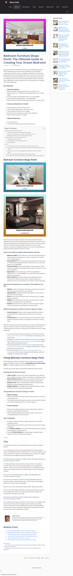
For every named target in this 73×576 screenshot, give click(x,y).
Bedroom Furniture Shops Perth (13, 130)
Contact (47, 558)
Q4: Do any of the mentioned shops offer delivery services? (21, 154)
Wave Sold (14, 2)
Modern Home (49, 7)
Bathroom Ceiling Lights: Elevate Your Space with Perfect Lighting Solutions (63, 54)
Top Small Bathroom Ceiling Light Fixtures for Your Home (64, 60)
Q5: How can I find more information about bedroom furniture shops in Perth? (26, 155)
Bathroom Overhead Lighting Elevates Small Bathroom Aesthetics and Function (64, 37)
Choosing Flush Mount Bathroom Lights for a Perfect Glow (63, 46)
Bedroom (17, 7)
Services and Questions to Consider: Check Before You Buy (21, 134)
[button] (67, 11)
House (34, 7)
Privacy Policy (31, 558)
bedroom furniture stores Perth (16, 335)
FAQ (6, 144)
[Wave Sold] (6, 2)
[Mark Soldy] (7, 521)
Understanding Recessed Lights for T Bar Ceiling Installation (64, 87)
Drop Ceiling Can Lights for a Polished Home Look (64, 80)
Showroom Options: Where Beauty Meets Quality (19, 132)
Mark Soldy (15, 516)
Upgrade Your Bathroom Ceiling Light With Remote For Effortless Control (64, 29)
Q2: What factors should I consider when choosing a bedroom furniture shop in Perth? (26, 148)
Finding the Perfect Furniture (14, 139)
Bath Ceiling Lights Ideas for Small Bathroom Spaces (63, 22)
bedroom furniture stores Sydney (16, 346)
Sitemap (38, 558)
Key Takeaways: (11, 142)
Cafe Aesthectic (26, 7)
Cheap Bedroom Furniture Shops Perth (15, 137)
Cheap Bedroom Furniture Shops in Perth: (17, 140)
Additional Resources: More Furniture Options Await (20, 135)
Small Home (65, 7)
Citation (6, 437)
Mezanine (41, 7)
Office (57, 7)
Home (10, 7)
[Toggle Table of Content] (42, 128)
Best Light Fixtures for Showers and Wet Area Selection (64, 66)
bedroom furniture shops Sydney (24, 341)
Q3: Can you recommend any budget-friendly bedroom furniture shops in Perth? (24, 151)
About (42, 558)
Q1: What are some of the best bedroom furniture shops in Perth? (23, 146)
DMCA (25, 558)
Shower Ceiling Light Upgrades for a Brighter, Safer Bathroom (64, 73)
